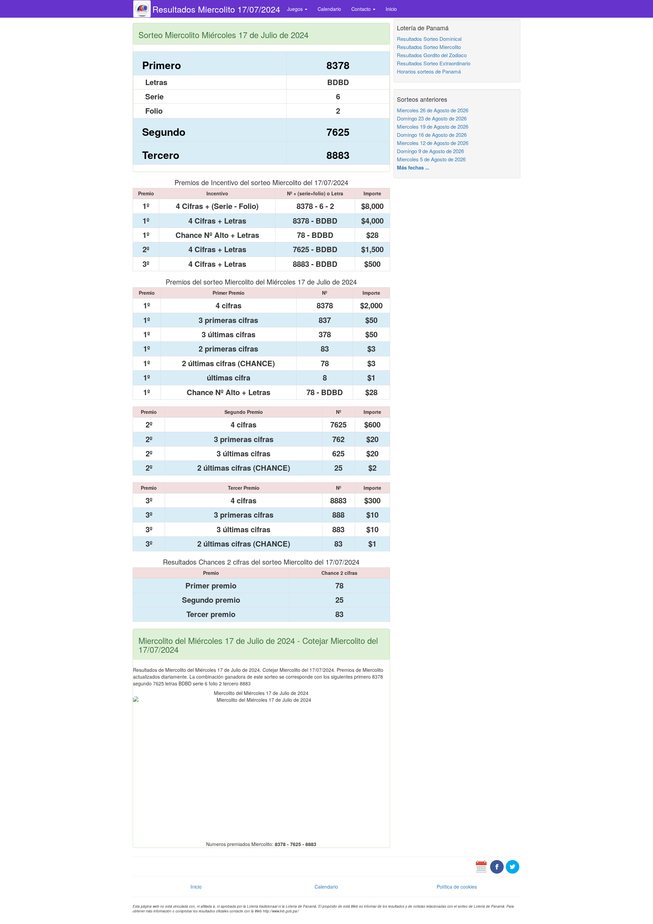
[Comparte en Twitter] (512, 866)
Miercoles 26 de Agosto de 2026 (432, 110)
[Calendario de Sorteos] (481, 866)
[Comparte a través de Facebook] (497, 866)
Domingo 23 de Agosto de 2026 (432, 118)
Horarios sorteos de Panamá (429, 71)
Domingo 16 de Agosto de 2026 (432, 134)
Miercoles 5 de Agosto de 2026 (431, 159)
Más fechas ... (413, 167)
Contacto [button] (361, 8)
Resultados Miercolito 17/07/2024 (216, 9)
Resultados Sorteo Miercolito (429, 46)
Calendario (329, 8)
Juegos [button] (295, 8)
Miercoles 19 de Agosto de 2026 (432, 126)
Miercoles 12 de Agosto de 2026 (432, 142)
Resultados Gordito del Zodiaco (432, 55)
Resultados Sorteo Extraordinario (433, 63)
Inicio (391, 8)
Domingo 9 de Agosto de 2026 (430, 151)
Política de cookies (457, 886)
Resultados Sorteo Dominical (429, 38)
